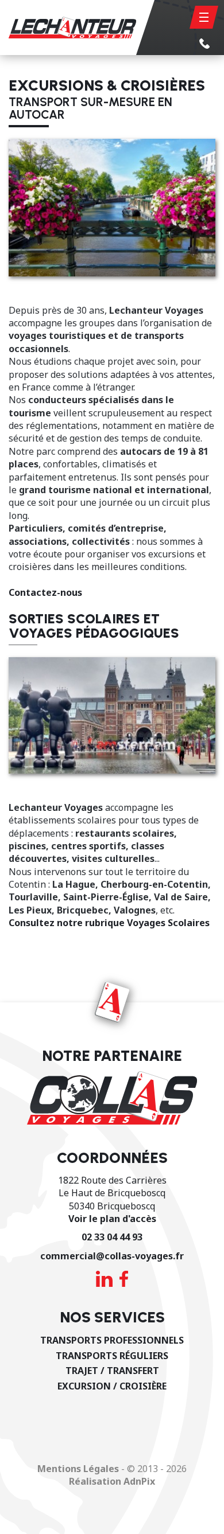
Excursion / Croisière (112, 1386)
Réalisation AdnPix (112, 1481)
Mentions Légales (78, 1468)
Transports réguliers (112, 1355)
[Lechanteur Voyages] (68, 27)
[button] (204, 17)
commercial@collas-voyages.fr (112, 1256)
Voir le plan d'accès (112, 1218)
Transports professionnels (112, 1340)
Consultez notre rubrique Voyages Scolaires (109, 922)
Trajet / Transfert (112, 1370)
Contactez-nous (45, 592)
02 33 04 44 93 (112, 1237)
